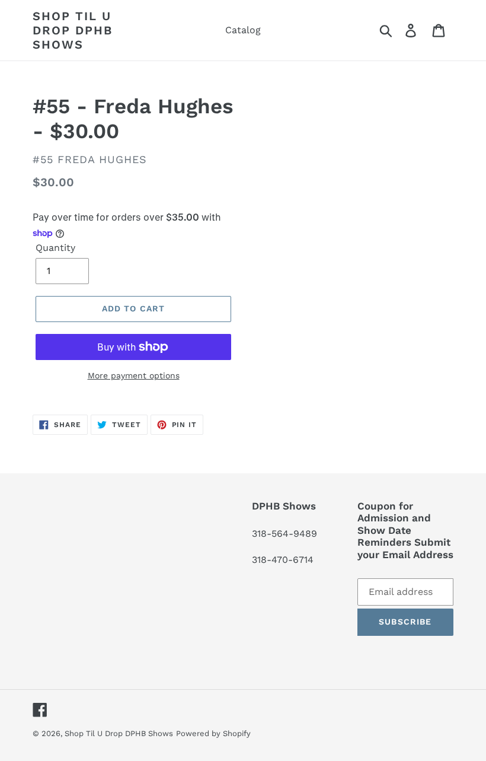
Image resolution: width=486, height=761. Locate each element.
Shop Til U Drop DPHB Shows (73, 30)
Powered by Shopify (213, 733)
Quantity (55, 247)
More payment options (134, 375)
